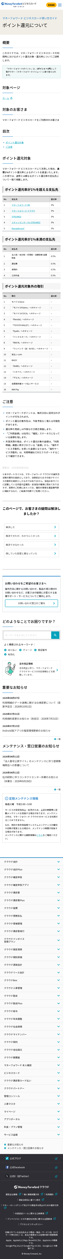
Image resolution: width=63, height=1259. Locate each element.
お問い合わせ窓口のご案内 (31, 603)
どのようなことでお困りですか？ (29, 621)
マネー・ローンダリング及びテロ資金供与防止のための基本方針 (31, 1205)
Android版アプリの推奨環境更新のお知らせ (26, 730)
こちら (40, 835)
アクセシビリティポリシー (31, 1224)
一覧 (59, 739)
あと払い (12, 649)
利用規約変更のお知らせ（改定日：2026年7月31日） (31, 718)
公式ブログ (15, 1158)
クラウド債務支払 (13, 915)
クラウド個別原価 (13, 957)
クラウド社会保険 (13, 1026)
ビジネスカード (12, 1073)
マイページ (9, 1111)
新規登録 (51, 5)
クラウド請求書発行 (14, 931)
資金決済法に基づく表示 (29, 1199)
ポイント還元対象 (15, 142)
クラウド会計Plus (13, 869)
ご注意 (9, 146)
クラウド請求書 (12, 892)
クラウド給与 (11, 1011)
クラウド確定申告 (13, 877)
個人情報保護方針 (31, 1194)
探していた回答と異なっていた (21, 553)
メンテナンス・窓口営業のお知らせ (25, 1148)
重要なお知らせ (15, 1144)
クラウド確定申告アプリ (16, 885)
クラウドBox (10, 980)
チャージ (27, 649)
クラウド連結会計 (13, 964)
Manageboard (18, 228)
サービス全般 (11, 1134)
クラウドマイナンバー (15, 1034)
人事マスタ (9, 1103)
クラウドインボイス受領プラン (14, 940)
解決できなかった (15, 544)
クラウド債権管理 (13, 923)
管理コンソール (12, 1096)
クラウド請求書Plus (14, 900)
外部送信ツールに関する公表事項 (29, 1213)
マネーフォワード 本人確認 (18, 1065)
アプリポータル (12, 1119)
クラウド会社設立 (13, 1049)
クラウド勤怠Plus (13, 1003)
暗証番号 (42, 649)
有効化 (11, 654)
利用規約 (49, 1194)
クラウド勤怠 (11, 995)
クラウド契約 (11, 1042)
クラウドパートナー (14, 1088)
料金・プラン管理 (13, 1126)
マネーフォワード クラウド (23, 210)
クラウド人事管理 (13, 988)
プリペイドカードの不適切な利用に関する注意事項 (29, 1218)
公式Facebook (17, 1167)
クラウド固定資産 (13, 949)
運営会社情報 (11, 1194)
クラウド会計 (11, 861)
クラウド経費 (11, 908)
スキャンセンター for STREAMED (26, 222)
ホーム (5, 98)
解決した (10, 527)
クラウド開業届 (12, 1057)
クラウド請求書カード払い (17, 1080)
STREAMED (16, 216)
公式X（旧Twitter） (20, 1176)
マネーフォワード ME (21, 205)
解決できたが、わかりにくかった (23, 535)
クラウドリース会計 (14, 972)
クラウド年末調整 (13, 1018)
